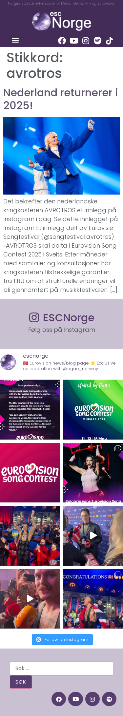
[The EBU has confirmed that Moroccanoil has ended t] (30, 410)
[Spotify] (97, 41)
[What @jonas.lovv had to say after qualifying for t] (30, 599)
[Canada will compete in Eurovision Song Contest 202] (30, 473)
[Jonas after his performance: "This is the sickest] (30, 536)
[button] (15, 39)
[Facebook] (62, 41)
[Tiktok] (109, 41)
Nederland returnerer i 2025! (60, 98)
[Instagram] (86, 41)
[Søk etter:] (61, 668)
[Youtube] (74, 41)
